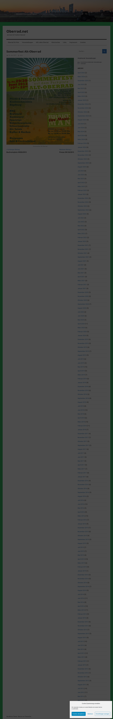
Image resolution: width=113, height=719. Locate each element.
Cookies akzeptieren (79, 714)
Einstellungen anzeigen (102, 714)
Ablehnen (90, 714)
